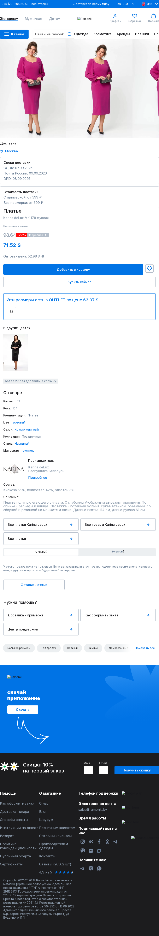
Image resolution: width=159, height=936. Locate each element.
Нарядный (22, 443)
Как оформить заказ (101, 615)
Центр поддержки (23, 629)
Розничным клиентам (57, 828)
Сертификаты (11, 864)
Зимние (93, 648)
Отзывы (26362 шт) (55, 864)
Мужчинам (33, 19)
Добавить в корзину (73, 269)
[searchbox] (53, 34)
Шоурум (46, 820)
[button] (149, 268)
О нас (43, 803)
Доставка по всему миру (91, 4)
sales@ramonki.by (92, 810)
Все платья (17, 539)
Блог (43, 812)
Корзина (153, 21)
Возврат (7, 836)
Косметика (103, 34)
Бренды (123, 34)
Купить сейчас (79, 282)
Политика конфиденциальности (18, 846)
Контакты (47, 856)
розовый (19, 422)
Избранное (135, 21)
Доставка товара (14, 812)
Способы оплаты (14, 820)
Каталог (17, 34)
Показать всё (145, 648)
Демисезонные (118, 648)
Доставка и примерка (25, 615)
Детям (54, 19)
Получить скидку (137, 770)
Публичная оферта (15, 856)
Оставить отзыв (34, 585)
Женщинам (9, 19)
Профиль (115, 21)
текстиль (27, 450)
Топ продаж (48, 648)
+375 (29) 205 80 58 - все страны (24, 4)
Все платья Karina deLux (27, 524)
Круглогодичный (27, 429)
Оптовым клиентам (55, 836)
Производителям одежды (53, 846)
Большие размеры (18, 648)
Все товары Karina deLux (105, 524)
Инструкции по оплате (19, 828)
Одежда (81, 34)
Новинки (142, 34)
